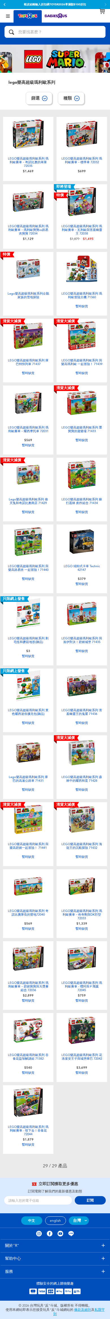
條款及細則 (82, 1310)
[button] (4, 4)
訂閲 (90, 1200)
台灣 (77, 1220)
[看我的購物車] (102, 11)
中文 (31, 1221)
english (55, 1221)
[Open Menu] (8, 15)
